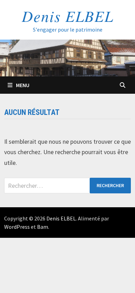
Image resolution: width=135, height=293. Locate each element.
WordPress (17, 226)
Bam (42, 226)
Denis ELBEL (68, 16)
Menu (22, 85)
